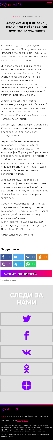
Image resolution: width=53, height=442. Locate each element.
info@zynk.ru (22, 421)
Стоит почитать (20, 274)
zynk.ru (11, 4)
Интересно (16, 16)
